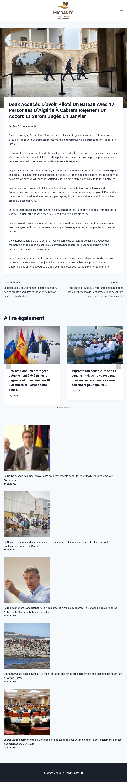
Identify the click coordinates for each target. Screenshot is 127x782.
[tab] (57, 407)
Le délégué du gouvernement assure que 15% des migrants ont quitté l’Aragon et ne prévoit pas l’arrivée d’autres (30, 289)
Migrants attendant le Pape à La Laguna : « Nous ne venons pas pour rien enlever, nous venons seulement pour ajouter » (94, 378)
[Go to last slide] (8, 365)
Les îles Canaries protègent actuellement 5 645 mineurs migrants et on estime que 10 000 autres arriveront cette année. (29, 380)
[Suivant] (118, 365)
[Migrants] (63, 10)
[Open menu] (121, 10)
